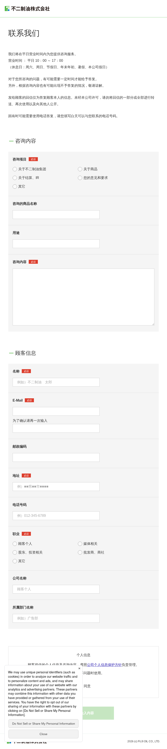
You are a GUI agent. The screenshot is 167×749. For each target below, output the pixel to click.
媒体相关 (90, 543)
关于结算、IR (28, 178)
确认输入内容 (83, 713)
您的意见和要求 (96, 178)
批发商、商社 (94, 552)
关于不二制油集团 (32, 169)
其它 (21, 186)
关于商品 (90, 169)
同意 (87, 686)
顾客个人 (25, 543)
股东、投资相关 (30, 552)
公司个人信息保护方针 (104, 665)
